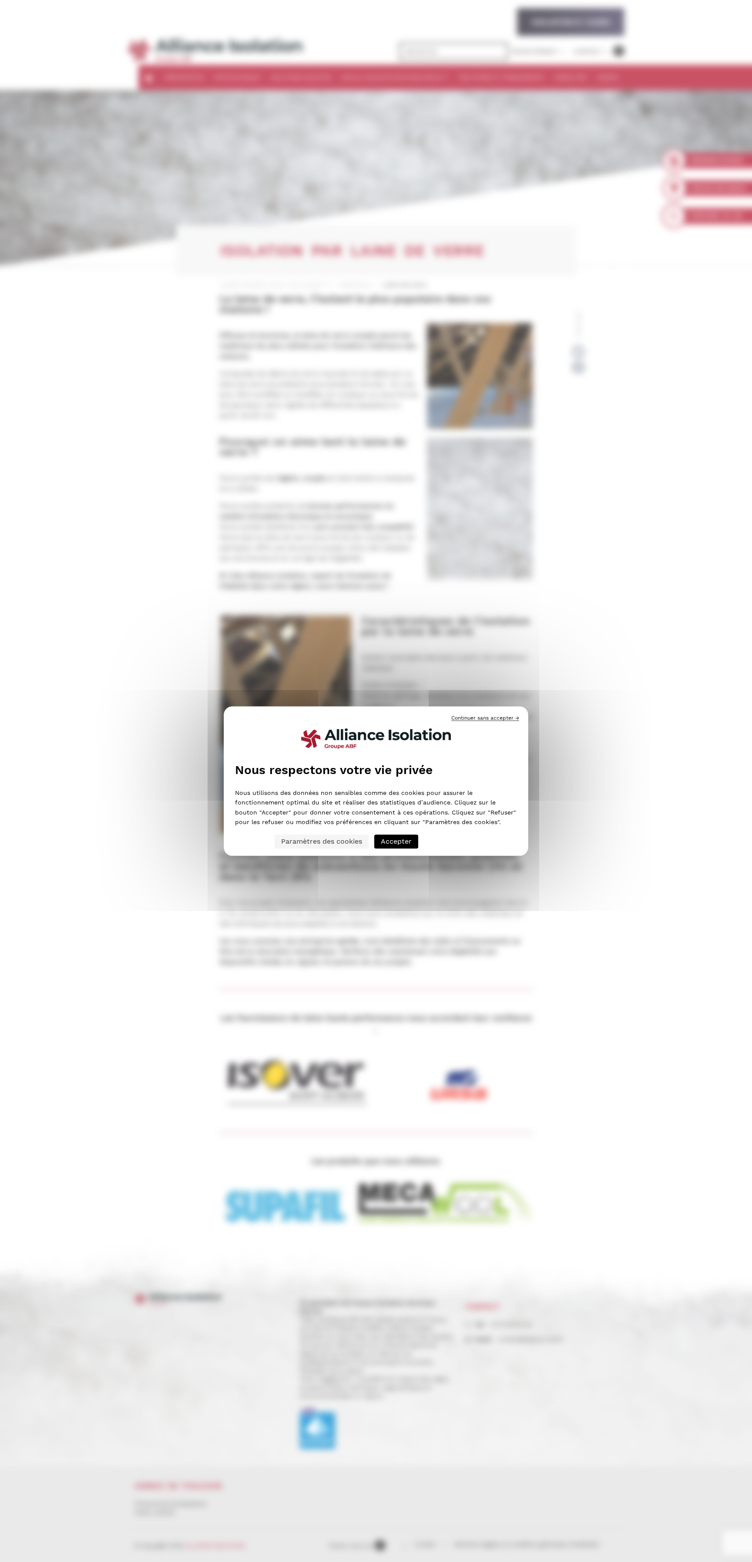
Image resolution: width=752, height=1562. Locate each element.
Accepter (396, 841)
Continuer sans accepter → (485, 718)
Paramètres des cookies (321, 841)
